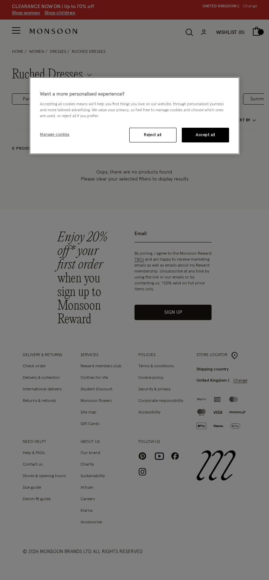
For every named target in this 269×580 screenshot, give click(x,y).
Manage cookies (55, 135)
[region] (134, 116)
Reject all (152, 135)
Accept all (205, 135)
